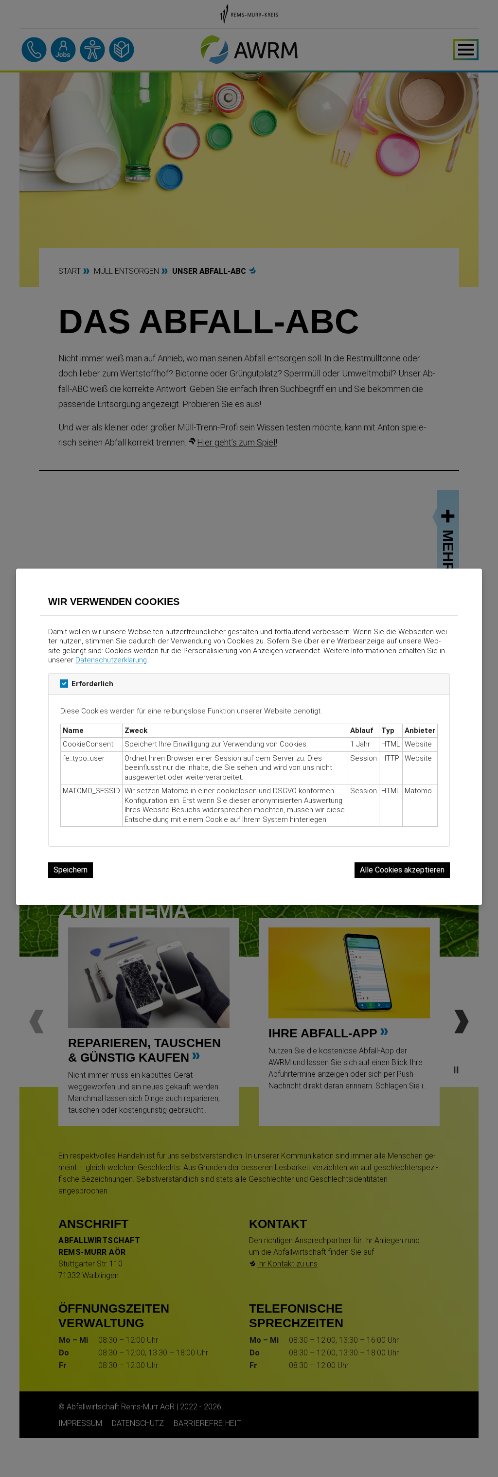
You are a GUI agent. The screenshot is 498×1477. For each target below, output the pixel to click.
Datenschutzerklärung (111, 660)
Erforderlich (92, 683)
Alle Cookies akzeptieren (402, 869)
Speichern (70, 869)
